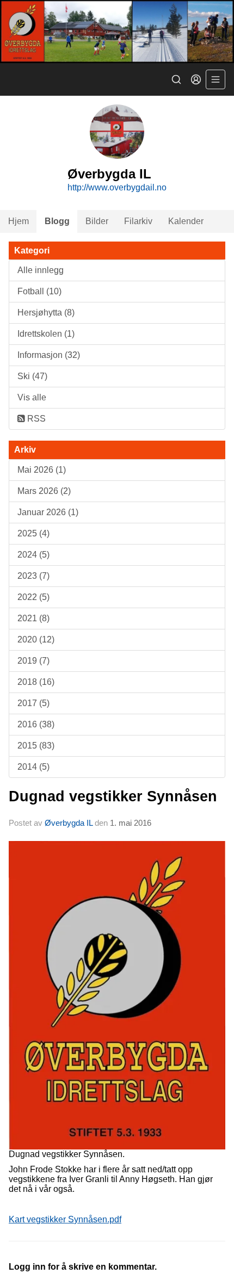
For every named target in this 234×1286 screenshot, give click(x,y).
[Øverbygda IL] (117, 31)
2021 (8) (33, 618)
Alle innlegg (40, 270)
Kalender (186, 221)
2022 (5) (33, 597)
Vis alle (31, 397)
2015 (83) (35, 745)
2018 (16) (35, 682)
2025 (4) (33, 533)
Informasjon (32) (48, 355)
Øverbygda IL (69, 822)
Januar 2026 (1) (47, 512)
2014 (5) (33, 766)
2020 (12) (35, 639)
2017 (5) (33, 703)
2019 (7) (33, 660)
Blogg (57, 221)
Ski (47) (32, 376)
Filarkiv (138, 221)
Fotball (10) (39, 291)
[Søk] (176, 79)
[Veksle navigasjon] (215, 79)
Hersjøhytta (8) (46, 312)
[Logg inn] (196, 79)
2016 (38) (35, 724)
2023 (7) (33, 575)
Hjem (18, 221)
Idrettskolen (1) (46, 333)
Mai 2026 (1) (41, 469)
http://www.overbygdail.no (117, 187)
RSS (35, 418)
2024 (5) (33, 554)
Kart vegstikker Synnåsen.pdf (65, 1219)
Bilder (96, 221)
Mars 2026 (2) (44, 491)
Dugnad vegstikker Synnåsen (113, 796)
